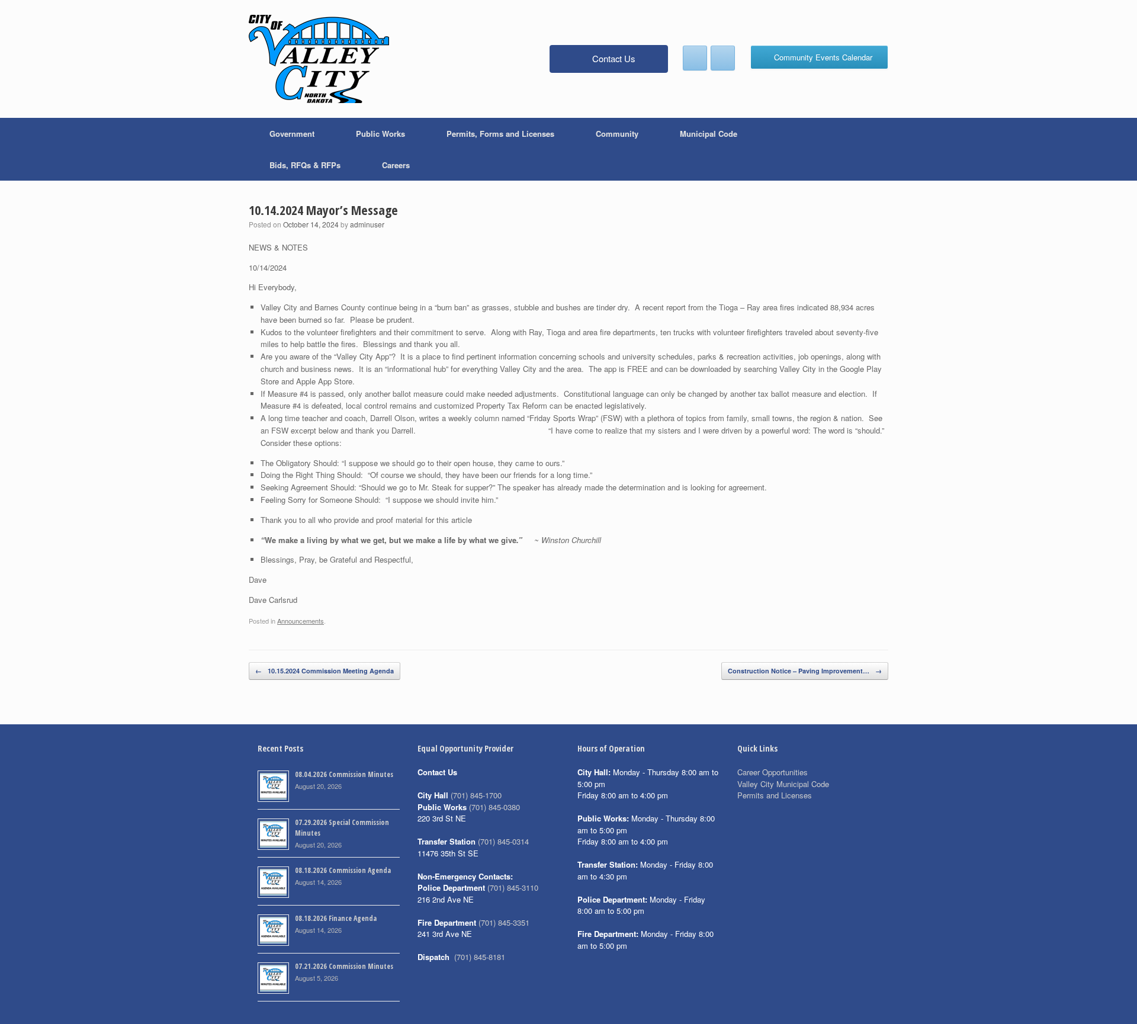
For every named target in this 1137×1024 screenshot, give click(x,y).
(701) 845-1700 (476, 795)
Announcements (300, 620)
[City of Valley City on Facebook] (695, 58)
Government (291, 133)
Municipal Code (708, 133)
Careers (396, 165)
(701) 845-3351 (503, 922)
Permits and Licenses (774, 795)
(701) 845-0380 (494, 807)
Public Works (380, 133)
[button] (870, 149)
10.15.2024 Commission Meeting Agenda (324, 670)
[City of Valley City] (319, 59)
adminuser (367, 224)
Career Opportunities (772, 772)
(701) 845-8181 (479, 956)
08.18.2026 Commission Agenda (343, 870)
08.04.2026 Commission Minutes (344, 774)
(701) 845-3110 (512, 887)
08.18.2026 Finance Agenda (336, 918)
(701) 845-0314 (503, 841)
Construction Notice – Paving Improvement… (805, 670)
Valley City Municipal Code (783, 783)
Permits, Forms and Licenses (500, 133)
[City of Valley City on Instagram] (723, 58)
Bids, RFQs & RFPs (305, 165)
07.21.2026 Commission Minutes (344, 966)
